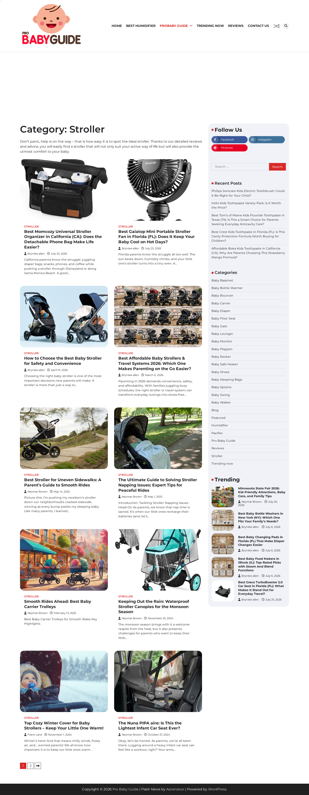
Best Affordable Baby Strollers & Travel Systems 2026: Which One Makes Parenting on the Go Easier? (154, 363)
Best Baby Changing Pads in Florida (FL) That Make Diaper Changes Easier (261, 517)
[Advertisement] (154, 83)
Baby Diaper (220, 311)
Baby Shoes (220, 372)
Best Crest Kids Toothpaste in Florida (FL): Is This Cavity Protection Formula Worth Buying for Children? (248, 236)
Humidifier (219, 425)
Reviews (236, 26)
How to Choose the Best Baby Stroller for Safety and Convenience (63, 361)
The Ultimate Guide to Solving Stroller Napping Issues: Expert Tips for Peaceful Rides (157, 485)
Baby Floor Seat (223, 319)
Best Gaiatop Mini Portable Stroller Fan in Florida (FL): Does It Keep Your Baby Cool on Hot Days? (156, 236)
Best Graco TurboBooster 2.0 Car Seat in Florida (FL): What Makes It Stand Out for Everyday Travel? (261, 564)
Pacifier (217, 433)
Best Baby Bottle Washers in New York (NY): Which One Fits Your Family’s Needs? (260, 494)
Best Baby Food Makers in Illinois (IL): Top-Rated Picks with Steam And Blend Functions (259, 541)
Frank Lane (35, 734)
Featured (218, 418)
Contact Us (258, 26)
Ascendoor (175, 789)
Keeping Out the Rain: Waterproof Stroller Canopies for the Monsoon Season (153, 606)
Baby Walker (221, 403)
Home (117, 26)
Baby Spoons (221, 387)
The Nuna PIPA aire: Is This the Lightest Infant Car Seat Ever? (150, 726)
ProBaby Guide (174, 26)
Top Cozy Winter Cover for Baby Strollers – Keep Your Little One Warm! (64, 726)
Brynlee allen (36, 253)
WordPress (217, 789)
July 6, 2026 (272, 503)
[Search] (286, 26)
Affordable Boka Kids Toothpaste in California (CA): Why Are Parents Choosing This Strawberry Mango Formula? (248, 253)
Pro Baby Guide (223, 441)
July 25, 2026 (273, 576)
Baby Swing (220, 395)
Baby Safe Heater (224, 364)
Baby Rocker (221, 357)
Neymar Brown (38, 491)
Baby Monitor (221, 341)
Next (38, 766)
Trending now (210, 26)
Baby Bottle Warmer (227, 288)
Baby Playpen (221, 349)
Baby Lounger (222, 334)
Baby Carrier (220, 303)
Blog (215, 410)
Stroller (31, 226)
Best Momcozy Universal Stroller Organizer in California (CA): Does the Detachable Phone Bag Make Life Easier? (63, 239)
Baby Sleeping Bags (226, 380)
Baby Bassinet (222, 280)
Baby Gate (219, 326)
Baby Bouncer (222, 296)
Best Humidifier (141, 26)
